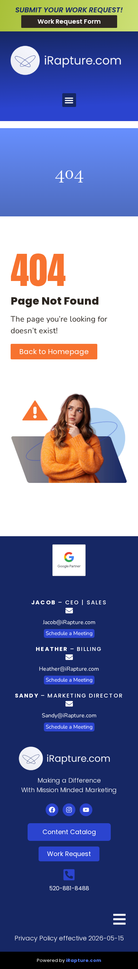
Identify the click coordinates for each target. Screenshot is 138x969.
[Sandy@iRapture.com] (69, 703)
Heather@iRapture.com (69, 669)
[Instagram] (69, 809)
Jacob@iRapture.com (69, 622)
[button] (69, 100)
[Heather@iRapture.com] (69, 657)
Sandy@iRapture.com (69, 715)
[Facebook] (52, 809)
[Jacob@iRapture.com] (69, 610)
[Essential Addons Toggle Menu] (119, 920)
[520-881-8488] (69, 874)
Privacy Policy (36, 938)
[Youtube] (86, 809)
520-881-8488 (69, 888)
